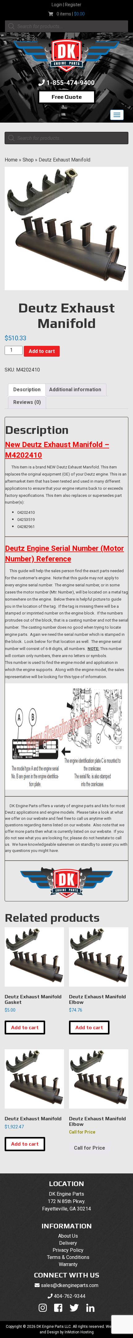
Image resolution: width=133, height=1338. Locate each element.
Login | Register (66, 4)
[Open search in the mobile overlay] (66, 26)
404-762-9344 (69, 1296)
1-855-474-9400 (70, 82)
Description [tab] (27, 389)
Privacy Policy (68, 1250)
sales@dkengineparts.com (69, 1285)
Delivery (68, 1243)
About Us (68, 1236)
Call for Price (89, 1148)
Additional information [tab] (75, 389)
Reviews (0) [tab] (27, 402)
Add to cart (42, 351)
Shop (28, 160)
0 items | (71, 13)
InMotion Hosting (79, 1332)
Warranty (68, 1264)
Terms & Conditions (68, 1257)
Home (11, 160)
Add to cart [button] (25, 1027)
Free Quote (67, 97)
